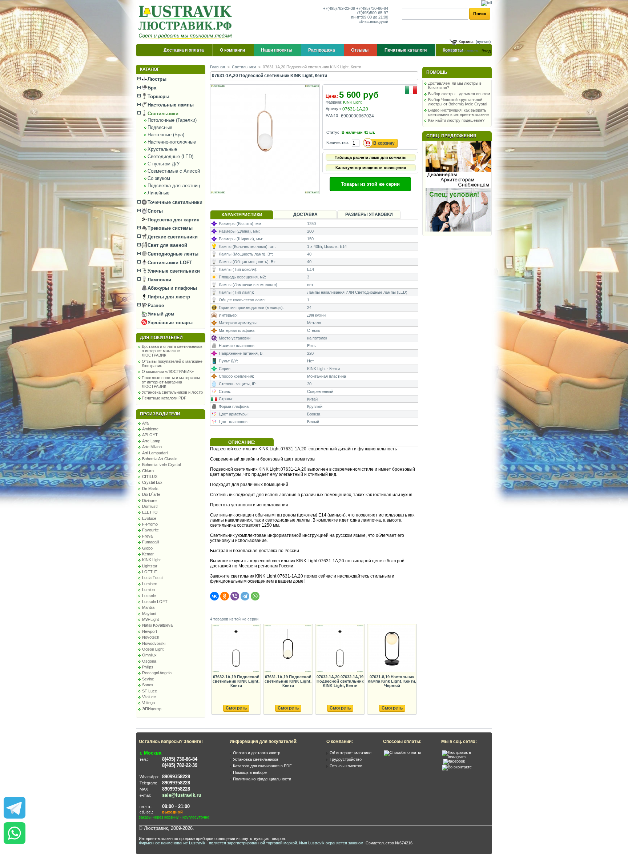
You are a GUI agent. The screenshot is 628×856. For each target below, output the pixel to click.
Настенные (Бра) (166, 134)
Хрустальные (162, 149)
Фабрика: (334, 102)
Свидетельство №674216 (389, 843)
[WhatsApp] (255, 596)
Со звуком (159, 178)
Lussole (149, 596)
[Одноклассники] (224, 596)
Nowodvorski (153, 643)
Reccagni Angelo (157, 673)
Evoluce (149, 518)
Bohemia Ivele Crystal (161, 464)
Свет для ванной (166, 245)
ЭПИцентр (151, 709)
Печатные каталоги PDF (164, 398)
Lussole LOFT (155, 601)
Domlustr (150, 506)
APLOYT (150, 435)
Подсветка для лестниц (174, 185)
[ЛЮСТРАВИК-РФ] (187, 22)
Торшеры (157, 96)
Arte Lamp (151, 441)
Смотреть (236, 708)
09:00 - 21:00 (176, 806)
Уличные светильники (173, 271)
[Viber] (234, 596)
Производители (160, 414)
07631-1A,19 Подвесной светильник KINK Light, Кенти (288, 681)
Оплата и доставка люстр (256, 753)
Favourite (150, 530)
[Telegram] (245, 596)
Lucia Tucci (152, 577)
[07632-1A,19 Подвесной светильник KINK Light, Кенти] (236, 649)
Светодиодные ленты (172, 254)
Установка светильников (255, 759)
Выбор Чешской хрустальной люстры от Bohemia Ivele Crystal (457, 101)
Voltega (148, 702)
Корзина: (467, 42)
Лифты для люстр (168, 297)
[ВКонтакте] (214, 596)
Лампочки (158, 279)
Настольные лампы (170, 105)
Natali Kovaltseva (157, 625)
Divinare (149, 500)
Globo (147, 548)
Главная (217, 67)
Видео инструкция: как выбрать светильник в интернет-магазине (458, 112)
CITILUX (149, 476)
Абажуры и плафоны (171, 288)
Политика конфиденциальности (262, 779)
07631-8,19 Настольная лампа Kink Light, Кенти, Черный (392, 681)
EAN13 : (333, 115)
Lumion (148, 589)
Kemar (148, 554)
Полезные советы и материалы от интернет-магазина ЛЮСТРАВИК (171, 382)
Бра (151, 88)
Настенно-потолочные (172, 142)
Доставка (305, 214)
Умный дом (160, 314)
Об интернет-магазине (350, 753)
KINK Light (151, 560)
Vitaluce (149, 697)
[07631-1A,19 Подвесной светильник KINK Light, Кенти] (287, 649)
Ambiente (150, 429)
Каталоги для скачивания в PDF (262, 766)
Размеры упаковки (369, 214)
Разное (155, 305)
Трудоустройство (346, 759)
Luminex (149, 584)
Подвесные (160, 127)
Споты (154, 211)
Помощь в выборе (250, 772)
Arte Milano (152, 447)
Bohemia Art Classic (159, 459)
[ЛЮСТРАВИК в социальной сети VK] (457, 767)
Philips (147, 667)
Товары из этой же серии (370, 184)
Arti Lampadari (155, 453)
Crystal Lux (152, 482)
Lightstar (149, 566)
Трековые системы (169, 228)
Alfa (145, 423)
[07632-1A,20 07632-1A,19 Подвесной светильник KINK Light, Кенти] (339, 649)
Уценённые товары (169, 322)
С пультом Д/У (164, 163)
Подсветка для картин (173, 219)
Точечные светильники (174, 202)
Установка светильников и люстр (172, 392)
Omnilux (149, 655)
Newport (149, 631)
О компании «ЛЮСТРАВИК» (168, 371)
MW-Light (150, 619)
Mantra (148, 607)
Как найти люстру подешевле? (456, 120)
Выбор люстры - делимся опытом (459, 94)
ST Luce (149, 691)
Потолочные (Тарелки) (172, 120)
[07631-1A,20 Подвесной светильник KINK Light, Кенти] (265, 192)
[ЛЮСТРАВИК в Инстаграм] (465, 757)
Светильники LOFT (169, 262)
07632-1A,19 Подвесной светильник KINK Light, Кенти (236, 681)
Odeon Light (153, 649)
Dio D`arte (151, 494)
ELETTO (150, 512)
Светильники (162, 113)
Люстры (156, 79)
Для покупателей (161, 337)
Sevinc (148, 679)
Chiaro (148, 471)
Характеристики (241, 214)
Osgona (149, 661)
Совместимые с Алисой (174, 171)
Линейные (158, 193)
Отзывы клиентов (346, 766)
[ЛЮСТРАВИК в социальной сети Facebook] (454, 761)
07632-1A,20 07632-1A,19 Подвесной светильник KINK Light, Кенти (340, 681)
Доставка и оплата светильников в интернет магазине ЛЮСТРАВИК (172, 350)
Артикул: (334, 109)
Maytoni (149, 613)
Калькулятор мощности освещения (370, 167)
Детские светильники (172, 237)
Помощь (436, 72)
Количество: (337, 142)
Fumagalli (150, 542)
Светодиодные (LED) (170, 156)
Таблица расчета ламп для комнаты (370, 157)
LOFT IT (149, 572)
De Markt (150, 488)
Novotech (150, 637)
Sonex (147, 685)
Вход (486, 51)
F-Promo (150, 524)
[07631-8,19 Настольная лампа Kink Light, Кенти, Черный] (391, 649)
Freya (147, 536)
